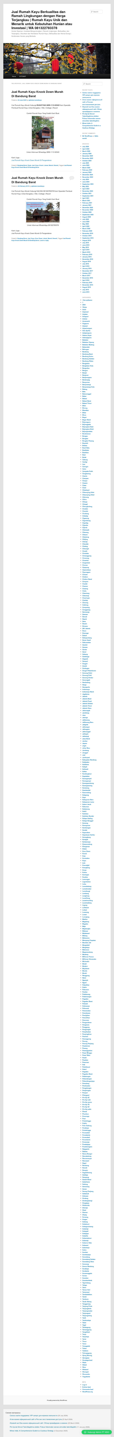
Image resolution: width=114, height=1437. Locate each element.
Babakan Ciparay (88, 342)
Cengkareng (86, 473)
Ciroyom (85, 581)
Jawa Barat (86, 739)
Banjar (84, 373)
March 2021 (86, 200)
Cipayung (85, 567)
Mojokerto (85, 968)
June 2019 (85, 245)
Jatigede (85, 724)
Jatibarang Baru (87, 722)
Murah (51, 165)
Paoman (85, 1036)
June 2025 (85, 165)
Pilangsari (85, 1095)
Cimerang (85, 558)
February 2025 (87, 170)
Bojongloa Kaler (88, 427)
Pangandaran (87, 1022)
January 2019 (86, 257)
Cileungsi (85, 549)
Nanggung (86, 975)
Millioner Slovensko (89, 959)
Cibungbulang (87, 506)
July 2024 (85, 179)
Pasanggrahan (87, 1050)
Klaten (84, 849)
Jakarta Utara (86, 708)
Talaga (84, 1285)
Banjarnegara (87, 377)
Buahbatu (85, 450)
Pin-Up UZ (85, 1107)
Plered (84, 1111)
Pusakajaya (86, 1144)
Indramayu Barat (88, 692)
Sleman (85, 1212)
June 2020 (85, 221)
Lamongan (86, 879)
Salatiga (85, 1175)
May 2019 (85, 247)
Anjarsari (85, 312)
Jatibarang (86, 720)
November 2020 (87, 210)
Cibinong (85, 497)
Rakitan (85, 1151)
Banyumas (86, 382)
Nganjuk (85, 980)
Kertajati (85, 839)
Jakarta (84, 696)
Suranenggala (87, 1273)
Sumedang (86, 1257)
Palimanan (86, 1006)
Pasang (85, 1048)
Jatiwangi (85, 736)
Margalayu (86, 947)
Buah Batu (86, 448)
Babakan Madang (88, 345)
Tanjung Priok (87, 1306)
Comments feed (87, 1389)
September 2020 (87, 214)
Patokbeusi (86, 1067)
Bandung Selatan (88, 359)
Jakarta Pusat (87, 701)
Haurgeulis (86, 687)
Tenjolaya (85, 1337)
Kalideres (85, 764)
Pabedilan (85, 985)
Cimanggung (86, 556)
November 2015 (87, 285)
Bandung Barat (22, 165)
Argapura (85, 323)
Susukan (85, 1278)
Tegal (84, 1325)
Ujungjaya (85, 1358)
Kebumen (85, 807)
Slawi (84, 1210)
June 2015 (85, 292)
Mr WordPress (87, 136)
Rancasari (85, 1161)
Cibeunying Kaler (88, 492)
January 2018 (86, 268)
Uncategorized (87, 1360)
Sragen (84, 1219)
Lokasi (46, 165)
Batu (84, 391)
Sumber (85, 1252)
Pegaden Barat (87, 1074)
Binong (84, 408)
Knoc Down (38, 238)
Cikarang (85, 532)
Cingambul (86, 563)
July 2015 (85, 290)
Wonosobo (86, 1374)
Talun (84, 1287)
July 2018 (85, 264)
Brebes (84, 445)
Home (14, 76)
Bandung (85, 352)
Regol (84, 1163)
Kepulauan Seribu (88, 835)
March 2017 (86, 275)
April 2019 (85, 250)
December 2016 (87, 278)
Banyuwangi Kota (88, 387)
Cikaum (85, 535)
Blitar (84, 413)
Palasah (85, 1004)
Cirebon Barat (87, 579)
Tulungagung (87, 1353)
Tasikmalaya (86, 1320)
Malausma (85, 938)
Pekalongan (86, 1076)
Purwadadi (86, 1133)
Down (29, 165)
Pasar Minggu (87, 1053)
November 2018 (87, 259)
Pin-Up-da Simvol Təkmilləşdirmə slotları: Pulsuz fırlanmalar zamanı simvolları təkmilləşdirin (43, 1427)
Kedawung (86, 809)
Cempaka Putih (87, 471)
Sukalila (85, 1236)
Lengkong (85, 896)
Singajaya (85, 1203)
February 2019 (87, 254)
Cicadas (85, 509)
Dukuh (84, 635)
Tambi (84, 1297)
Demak (84, 617)
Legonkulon (86, 882)
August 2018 (86, 261)
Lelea (84, 884)
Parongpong (86, 1039)
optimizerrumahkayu (35, 100)
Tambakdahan (87, 1294)
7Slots (84, 307)
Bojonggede (86, 424)
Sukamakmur (87, 1238)
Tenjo (84, 1334)
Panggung (86, 1027)
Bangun (85, 370)
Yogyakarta (86, 1376)
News (84, 978)
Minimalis (85, 961)
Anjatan (85, 314)
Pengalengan (86, 1088)
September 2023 (87, 184)
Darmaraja (85, 612)
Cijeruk (84, 527)
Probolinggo (86, 1121)
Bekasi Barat (86, 401)
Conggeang (86, 610)
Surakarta (85, 1271)
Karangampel (87, 778)
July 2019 (85, 243)
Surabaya (85, 1269)
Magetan (85, 924)
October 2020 (86, 212)
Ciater (84, 485)
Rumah (56, 165)
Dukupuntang (87, 638)
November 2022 (87, 191)
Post (84, 1118)
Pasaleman (86, 1046)
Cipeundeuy (86, 570)
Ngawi (84, 982)
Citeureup (85, 595)
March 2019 (86, 252)
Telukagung (86, 1327)
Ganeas (85, 647)
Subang (85, 1222)
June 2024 (85, 182)
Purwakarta (86, 1135)
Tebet (84, 1323)
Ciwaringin (86, 598)
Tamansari (86, 1292)
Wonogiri (85, 1372)
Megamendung (87, 952)
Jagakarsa (85, 694)
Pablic (84, 987)
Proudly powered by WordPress (57, 1400)
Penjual (85, 1093)
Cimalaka (85, 553)
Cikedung (85, 537)
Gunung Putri (87, 675)
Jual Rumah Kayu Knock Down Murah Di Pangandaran (31, 160)
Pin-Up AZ (85, 1097)
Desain (84, 624)
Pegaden (85, 1072)
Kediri (84, 811)
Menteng (85, 954)
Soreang (85, 1217)
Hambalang (86, 682)
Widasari (85, 1369)
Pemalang (85, 1083)
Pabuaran (85, 989)
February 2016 (87, 282)
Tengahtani (86, 1332)
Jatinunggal (86, 731)
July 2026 (85, 146)
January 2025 (86, 172)
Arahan (84, 319)
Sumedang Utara (88, 1261)
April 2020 (85, 226)
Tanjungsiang (87, 1315)
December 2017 (87, 271)
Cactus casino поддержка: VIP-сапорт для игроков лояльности (91, 95)
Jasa (84, 715)
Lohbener (85, 907)
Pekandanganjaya (88, 1081)
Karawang (85, 788)
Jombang (85, 750)
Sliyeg (84, 1215)
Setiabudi (85, 1194)
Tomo (84, 1344)
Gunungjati (86, 680)
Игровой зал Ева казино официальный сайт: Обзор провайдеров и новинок (92, 109)
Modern (85, 966)
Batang (84, 389)
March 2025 (86, 168)
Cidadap (85, 516)
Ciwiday (85, 600)
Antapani (85, 316)
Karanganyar (86, 781)
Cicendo (85, 511)
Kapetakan (86, 776)
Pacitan (85, 992)
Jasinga (85, 717)
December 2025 (87, 156)
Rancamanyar (87, 1158)
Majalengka (86, 929)
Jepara (84, 743)
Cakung (85, 459)
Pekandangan (87, 1079)
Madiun (85, 919)
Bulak (84, 457)
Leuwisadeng (87, 903)
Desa (84, 621)
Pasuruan (85, 1062)
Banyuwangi (86, 384)
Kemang (85, 823)
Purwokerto (86, 1140)
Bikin (84, 406)
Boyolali (85, 443)
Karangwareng (87, 785)
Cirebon (85, 577)
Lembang (85, 893)
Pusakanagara (87, 1147)
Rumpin (85, 1170)
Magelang (85, 921)
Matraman (85, 950)
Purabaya (85, 1128)
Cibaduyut (85, 490)
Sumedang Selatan (88, 1259)
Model (84, 964)
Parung (84, 1041)
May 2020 (85, 224)
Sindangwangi (87, 1201)
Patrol (84, 1069)
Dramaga (85, 633)
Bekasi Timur (87, 403)
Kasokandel (86, 790)
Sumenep (85, 1264)
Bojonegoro (86, 422)
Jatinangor (86, 727)
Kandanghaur (87, 774)
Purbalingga (86, 1130)
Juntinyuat (86, 757)
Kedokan (85, 814)
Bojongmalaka (87, 431)
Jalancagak (86, 710)
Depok (84, 619)
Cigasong (85, 518)
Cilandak (85, 544)
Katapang (85, 795)
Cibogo (84, 502)
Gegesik (85, 659)
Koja (84, 856)
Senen (84, 1189)
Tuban (84, 1348)
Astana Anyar (87, 335)
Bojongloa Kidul (88, 429)
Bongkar (85, 438)
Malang (84, 936)
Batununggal (86, 394)
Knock (41, 165)
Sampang (85, 1177)
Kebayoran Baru (87, 800)
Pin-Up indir (86, 1100)
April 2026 (85, 149)
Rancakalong (86, 1156)
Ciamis (84, 476)
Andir (84, 309)
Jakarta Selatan (87, 703)
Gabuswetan (86, 642)
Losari (84, 914)
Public (84, 1123)
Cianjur (84, 481)
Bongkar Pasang (88, 441)
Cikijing (85, 539)
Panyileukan (86, 1032)
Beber (84, 396)
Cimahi (84, 551)
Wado (84, 1362)
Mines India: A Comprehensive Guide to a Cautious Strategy (91, 125)
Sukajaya (85, 1233)
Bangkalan (86, 363)
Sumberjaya (86, 1254)
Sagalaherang (87, 1172)
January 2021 (86, 205)
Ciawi (84, 488)
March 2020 (86, 228)
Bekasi (84, 398)
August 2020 (86, 217)
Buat (84, 455)
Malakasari (86, 933)
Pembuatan (86, 1086)
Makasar (85, 931)
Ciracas (85, 574)
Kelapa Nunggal (87, 821)
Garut (84, 652)
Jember (85, 741)
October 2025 (86, 161)
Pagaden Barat (87, 1001)
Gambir (85, 645)
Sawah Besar (86, 1179)
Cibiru (84, 499)
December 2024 (87, 175)
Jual (33, 165)
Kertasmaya (86, 842)
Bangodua (85, 368)
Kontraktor (86, 858)
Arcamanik (86, 321)
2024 (84, 305)
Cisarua (85, 586)
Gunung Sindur (87, 678)
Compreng (86, 607)
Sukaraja (85, 1240)
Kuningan (85, 875)
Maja (84, 926)
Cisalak (84, 584)
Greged (84, 664)
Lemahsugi (86, 891)
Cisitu (84, 591)
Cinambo (85, 560)
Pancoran (85, 1020)
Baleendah (86, 347)
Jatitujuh (85, 734)
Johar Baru (86, 748)
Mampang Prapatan (89, 940)
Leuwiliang (86, 898)
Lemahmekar (86, 889)
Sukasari (85, 1245)
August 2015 (86, 287)
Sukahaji (85, 1229)
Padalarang (86, 994)
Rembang (85, 1165)
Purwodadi (86, 1137)
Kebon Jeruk (86, 804)
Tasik (84, 1318)
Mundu (84, 971)
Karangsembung (88, 783)
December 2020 (87, 207)
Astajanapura (86, 333)
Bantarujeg (86, 380)
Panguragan (86, 1029)
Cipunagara (86, 572)
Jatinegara (86, 729)
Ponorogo (85, 1116)
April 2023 (85, 189)
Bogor (84, 417)
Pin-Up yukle (86, 1109)
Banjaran (85, 375)
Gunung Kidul (87, 673)
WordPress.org (87, 1392)
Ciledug (85, 546)
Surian (84, 1276)
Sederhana (86, 1182)
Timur (84, 1341)
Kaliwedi (85, 769)
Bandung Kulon (87, 356)
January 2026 (86, 153)
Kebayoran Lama (88, 802)
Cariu (84, 469)
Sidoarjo (85, 1196)
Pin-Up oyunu (87, 1102)
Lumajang (85, 917)
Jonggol (85, 753)
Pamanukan (86, 1011)
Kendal (84, 830)
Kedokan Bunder (88, 816)
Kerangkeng (86, 837)
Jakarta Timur (87, 706)
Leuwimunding (87, 900)
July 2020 (85, 219)
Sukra (84, 1250)
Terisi (84, 1339)
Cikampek (85, 530)
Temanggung (86, 1330)
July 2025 (85, 163)
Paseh (84, 1058)
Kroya (84, 870)
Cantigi (84, 462)
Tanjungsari (86, 1313)
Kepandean (86, 832)
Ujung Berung (87, 1355)
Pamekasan (86, 1013)
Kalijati (84, 767)
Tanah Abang (86, 1301)
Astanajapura (86, 337)
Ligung (84, 905)
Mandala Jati (86, 943)
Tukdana (85, 1351)
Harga (84, 685)
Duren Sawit (86, 640)
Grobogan (85, 668)
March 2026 (86, 151)
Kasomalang (86, 792)
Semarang (85, 1186)
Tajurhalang (86, 1283)
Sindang (85, 1198)
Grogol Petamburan (89, 671)
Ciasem (85, 483)
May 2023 (85, 186)
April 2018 (85, 266)
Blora (84, 415)
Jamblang (85, 713)
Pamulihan (86, 1018)
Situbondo (86, 1205)
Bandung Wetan (87, 361)
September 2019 (87, 238)
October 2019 (86, 236)
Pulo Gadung (87, 1125)
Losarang (85, 912)
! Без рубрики (87, 300)
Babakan (85, 340)
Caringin (85, 466)
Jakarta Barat (86, 699)
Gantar (84, 649)
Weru (84, 1367)
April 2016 (85, 280)
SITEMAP (22, 76)
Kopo (84, 860)
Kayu (37, 165)
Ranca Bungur (87, 1154)
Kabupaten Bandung (89, 760)
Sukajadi (85, 1231)
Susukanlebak (87, 1280)
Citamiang (85, 593)
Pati (83, 1065)
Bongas (85, 436)
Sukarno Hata (87, 1243)
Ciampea (85, 478)
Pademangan (86, 996)
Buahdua (85, 452)
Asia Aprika (86, 330)
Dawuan (85, 614)
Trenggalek (86, 1346)
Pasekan (85, 1060)
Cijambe (85, 525)
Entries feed (86, 1387)
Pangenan (85, 1025)
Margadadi (86, 945)
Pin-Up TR (85, 1104)
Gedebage (85, 656)
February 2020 (87, 231)
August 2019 (86, 240)
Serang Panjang (87, 1191)
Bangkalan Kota (87, 366)
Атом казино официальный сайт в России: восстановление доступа (92, 102)
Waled (84, 1365)
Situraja (85, 1208)
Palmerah (85, 1008)
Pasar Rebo (86, 1055)
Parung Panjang (88, 1043)
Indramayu (86, 689)
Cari (83, 464)
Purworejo (86, 1142)
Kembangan (86, 828)
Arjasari (85, 326)
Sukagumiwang (87, 1226)
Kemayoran (86, 825)
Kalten (84, 771)
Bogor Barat (86, 420)
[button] (97, 1432)
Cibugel (85, 504)
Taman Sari (86, 1290)
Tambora (85, 1299)
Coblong (85, 605)
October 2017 (86, 273)
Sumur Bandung (88, 1266)
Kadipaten (85, 762)
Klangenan (86, 846)
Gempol (85, 661)
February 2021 (87, 203)
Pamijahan (86, 1015)
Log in (84, 1385)
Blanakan (85, 410)
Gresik (84, 666)
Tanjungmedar (87, 1311)
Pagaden (85, 999)
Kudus (84, 872)
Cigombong (86, 520)
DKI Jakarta (86, 628)
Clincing (85, 602)
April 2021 (85, 198)
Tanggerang (86, 1304)
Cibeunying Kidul (88, 495)
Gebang (85, 654)
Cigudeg (85, 523)
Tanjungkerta (86, 1308)
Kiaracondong (87, 844)
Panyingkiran (87, 1034)
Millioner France (88, 957)
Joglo (84, 746)
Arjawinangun (87, 328)
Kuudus (85, 877)
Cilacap (85, 542)
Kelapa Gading (87, 818)
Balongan (85, 349)
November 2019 (87, 233)
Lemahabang (86, 886)
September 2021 (87, 196)
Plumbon (85, 1114)
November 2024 (87, 177)
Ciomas (85, 565)
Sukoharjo (86, 1247)
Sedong (85, 1184)
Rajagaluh (85, 1149)
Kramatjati (85, 865)
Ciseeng (85, 589)
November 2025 (87, 158)
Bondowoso (86, 434)
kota (83, 863)
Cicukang (85, 513)
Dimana (85, 626)
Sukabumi (85, 1224)
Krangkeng (86, 867)
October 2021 (86, 193)
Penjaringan (86, 1090)
